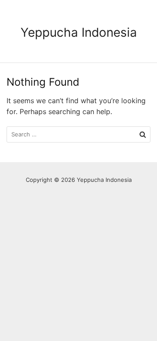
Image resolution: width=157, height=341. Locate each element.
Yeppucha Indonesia (78, 32)
